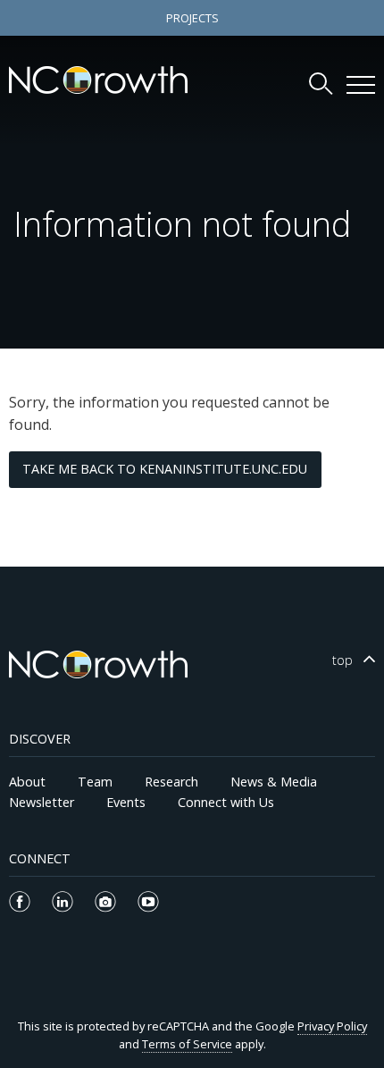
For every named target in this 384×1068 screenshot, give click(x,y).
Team (95, 781)
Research (171, 781)
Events (126, 802)
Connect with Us (226, 802)
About (27, 781)
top (342, 660)
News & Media (273, 781)
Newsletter (41, 802)
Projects (192, 18)
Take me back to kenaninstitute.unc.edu (164, 468)
